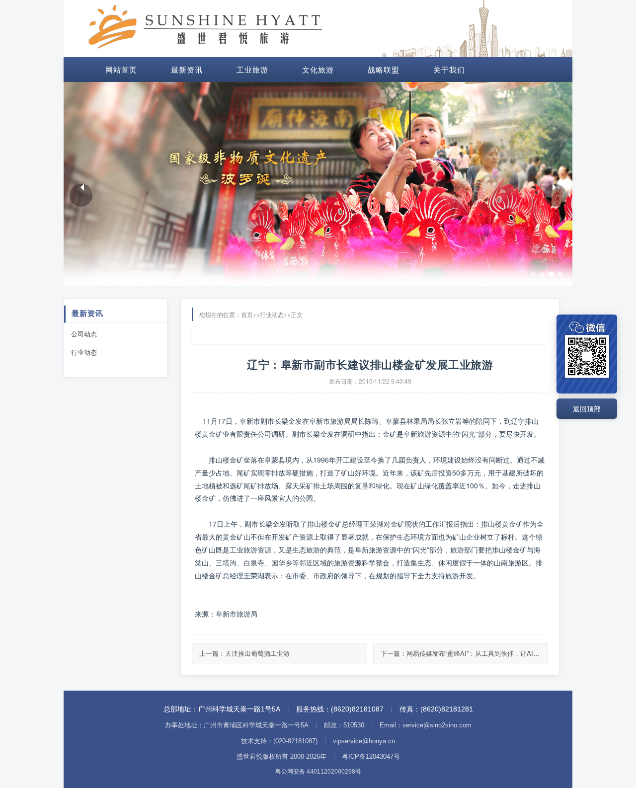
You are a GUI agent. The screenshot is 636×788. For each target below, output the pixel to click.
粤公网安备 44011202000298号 (318, 771)
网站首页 (121, 69)
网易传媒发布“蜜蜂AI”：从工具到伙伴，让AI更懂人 (479, 653)
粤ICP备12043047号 (371, 756)
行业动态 (84, 352)
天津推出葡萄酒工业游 (257, 653)
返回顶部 (587, 408)
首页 (247, 314)
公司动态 (84, 333)
